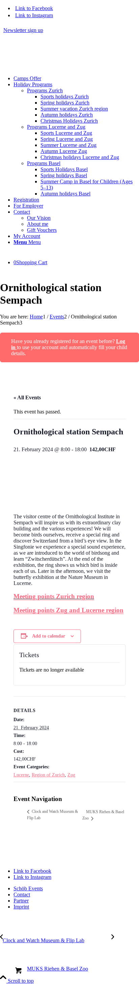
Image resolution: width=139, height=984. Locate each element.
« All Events (27, 397)
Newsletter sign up (23, 30)
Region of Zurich (48, 774)
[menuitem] (71, 30)
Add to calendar (48, 636)
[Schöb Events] (50, 67)
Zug (71, 774)
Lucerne (21, 774)
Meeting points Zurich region (53, 596)
